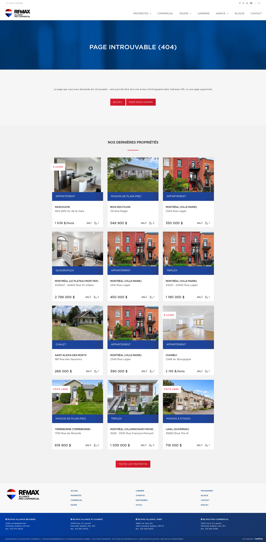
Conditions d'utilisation (148, 539)
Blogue (239, 13)
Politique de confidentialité (124, 539)
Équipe (184, 13)
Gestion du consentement (172, 539)
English (204, 505)
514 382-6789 (211, 529)
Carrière (204, 13)
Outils (139, 505)
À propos (140, 495)
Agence (221, 13)
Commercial (165, 13)
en (259, 3)
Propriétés (140, 13)
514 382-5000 (81, 529)
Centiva (258, 539)
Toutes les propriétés (133, 464)
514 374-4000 (16, 529)
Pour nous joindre (141, 102)
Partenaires (142, 500)
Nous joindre (16, 3)
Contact (256, 13)
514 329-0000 (147, 529)
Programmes (207, 491)
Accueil (118, 102)
